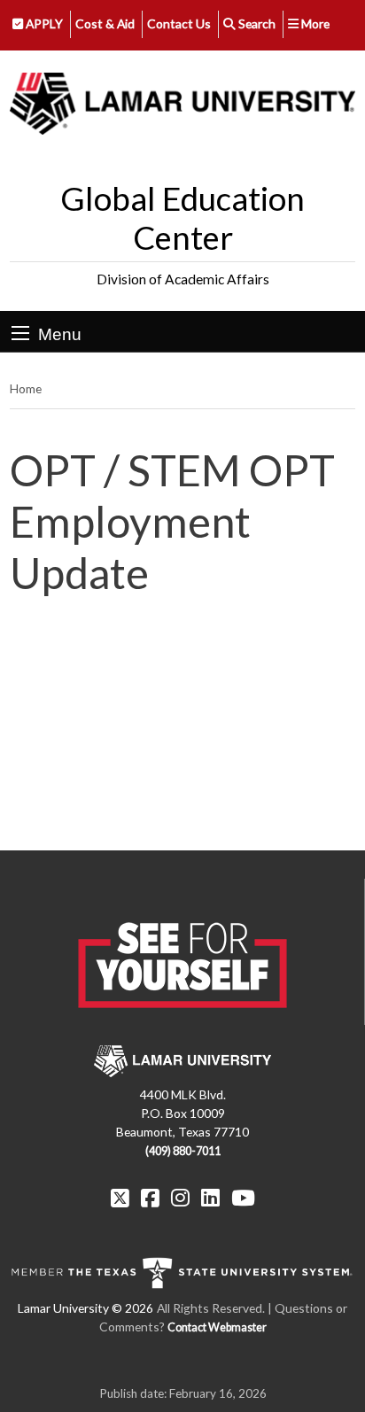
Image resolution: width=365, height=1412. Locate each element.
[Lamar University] (182, 104)
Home (26, 388)
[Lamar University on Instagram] (180, 1197)
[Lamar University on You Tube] (243, 1197)
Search (256, 23)
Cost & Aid (105, 23)
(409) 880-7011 (183, 1151)
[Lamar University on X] (120, 1197)
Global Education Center (182, 218)
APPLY (43, 23)
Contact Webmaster (217, 1327)
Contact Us (179, 23)
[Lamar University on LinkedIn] (210, 1197)
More (314, 23)
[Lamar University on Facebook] (150, 1197)
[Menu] (20, 333)
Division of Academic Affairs (183, 279)
